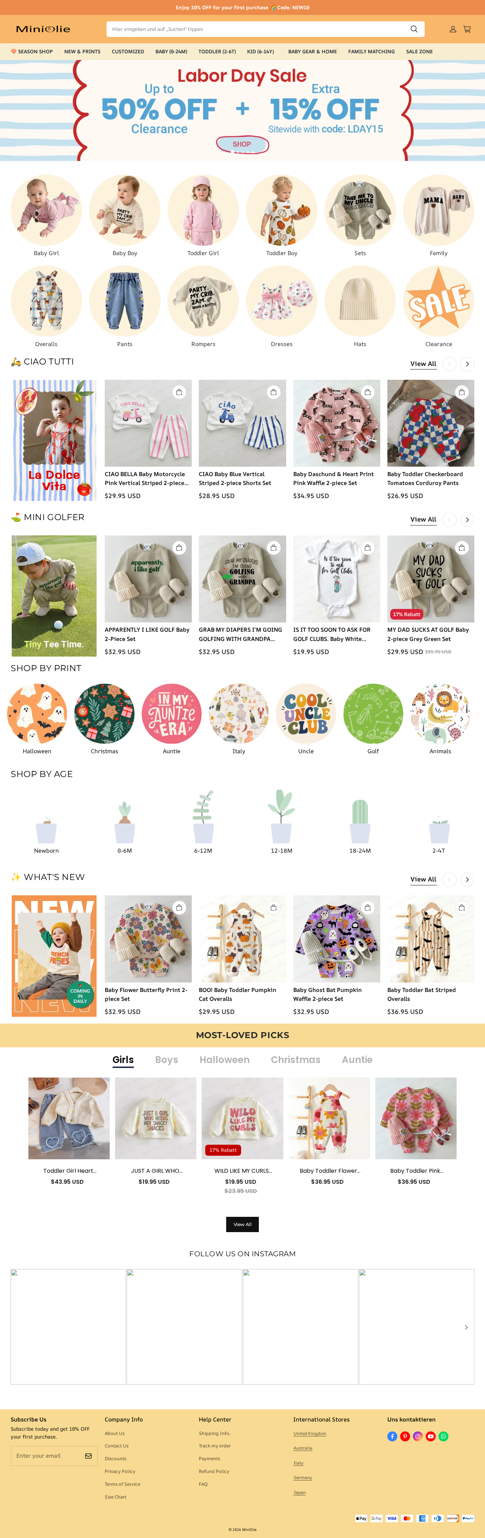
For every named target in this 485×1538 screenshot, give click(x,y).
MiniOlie (249, 1529)
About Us (115, 1433)
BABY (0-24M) (171, 51)
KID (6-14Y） (262, 51)
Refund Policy (214, 1471)
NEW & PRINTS (82, 51)
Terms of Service (122, 1484)
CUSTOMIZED (128, 51)
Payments (209, 1458)
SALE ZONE (419, 51)
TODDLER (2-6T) (217, 51)
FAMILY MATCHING (371, 51)
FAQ (203, 1484)
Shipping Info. (214, 1433)
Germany (303, 1477)
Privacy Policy (120, 1471)
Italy (299, 1463)
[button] (466, 1327)
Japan (300, 1492)
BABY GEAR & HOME (312, 51)
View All (423, 363)
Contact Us (117, 1445)
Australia (303, 1448)
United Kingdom (310, 1433)
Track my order (215, 1445)
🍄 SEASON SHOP (32, 51)
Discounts (115, 1458)
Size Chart (115, 1497)
